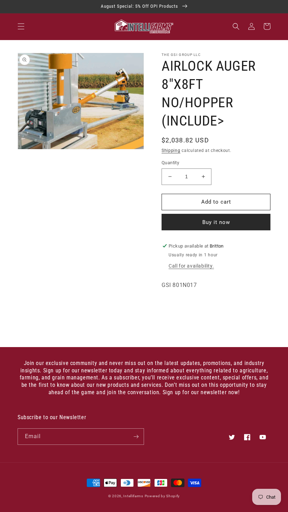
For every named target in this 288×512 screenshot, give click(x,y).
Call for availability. (191, 266)
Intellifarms (133, 496)
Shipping (171, 150)
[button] (21, 26)
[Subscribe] (136, 436)
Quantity (170, 162)
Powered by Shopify (162, 496)
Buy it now (216, 222)
